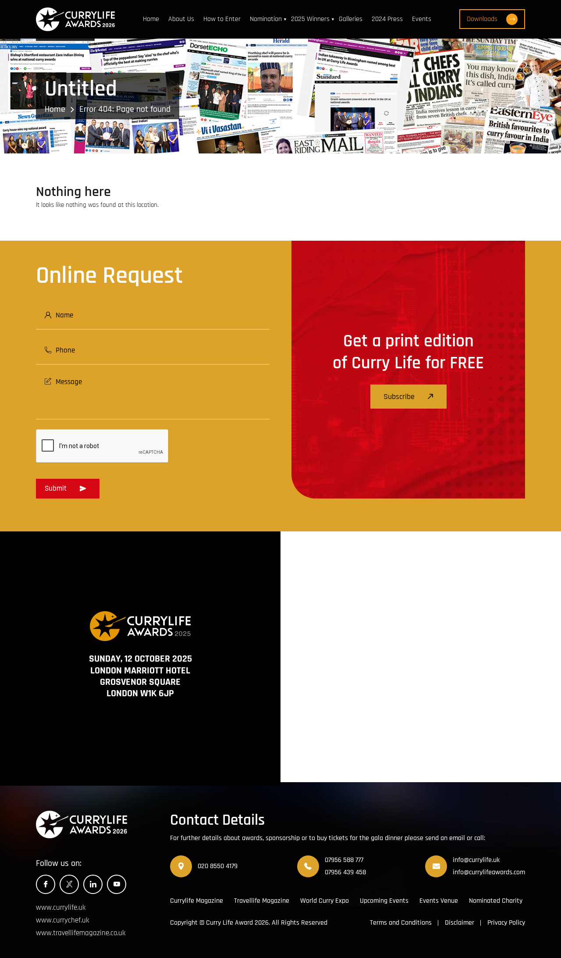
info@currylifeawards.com (489, 872)
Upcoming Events (384, 900)
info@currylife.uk (476, 860)
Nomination (266, 19)
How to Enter (222, 19)
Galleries (350, 19)
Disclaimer (459, 922)
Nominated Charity (495, 900)
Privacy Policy (506, 922)
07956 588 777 (344, 860)
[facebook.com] (45, 884)
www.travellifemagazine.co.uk (80, 933)
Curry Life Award (229, 922)
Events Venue (438, 900)
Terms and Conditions (401, 922)
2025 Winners (310, 19)
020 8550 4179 (218, 866)
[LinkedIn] (93, 884)
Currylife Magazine (196, 900)
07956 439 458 (345, 872)
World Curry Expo (324, 900)
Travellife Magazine (261, 900)
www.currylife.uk (60, 907)
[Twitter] (69, 884)
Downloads (482, 19)
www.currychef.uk (62, 920)
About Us (181, 19)
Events (421, 19)
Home (151, 19)
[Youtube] (116, 884)
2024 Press (387, 19)
